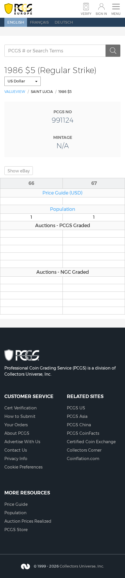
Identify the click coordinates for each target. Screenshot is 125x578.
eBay (19, 171)
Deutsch (64, 22)
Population (62, 209)
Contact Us (15, 450)
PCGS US (76, 408)
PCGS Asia (77, 416)
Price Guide (16, 504)
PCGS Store (16, 529)
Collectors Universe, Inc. (82, 566)
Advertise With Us (22, 441)
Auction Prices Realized (27, 521)
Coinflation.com (83, 458)
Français (39, 22)
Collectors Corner (84, 450)
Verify (86, 14)
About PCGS (16, 433)
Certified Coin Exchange (91, 441)
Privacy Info (15, 458)
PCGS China (79, 424)
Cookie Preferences (23, 467)
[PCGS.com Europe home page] (18, 9)
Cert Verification (20, 408)
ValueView (14, 91)
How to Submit (19, 416)
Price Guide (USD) (62, 193)
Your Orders (16, 424)
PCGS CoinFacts (83, 433)
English (15, 22)
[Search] (113, 51)
